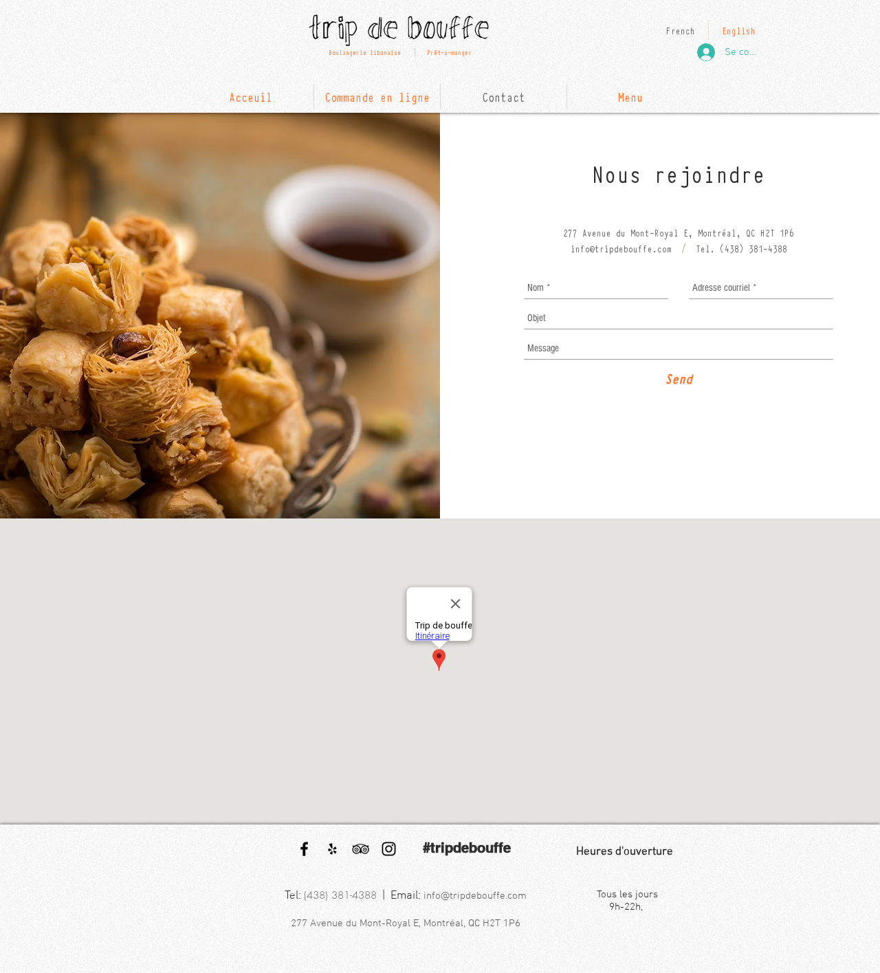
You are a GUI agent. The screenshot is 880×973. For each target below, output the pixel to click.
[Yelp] (332, 849)
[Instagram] (389, 849)
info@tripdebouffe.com (621, 248)
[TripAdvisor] (360, 849)
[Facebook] (304, 849)
